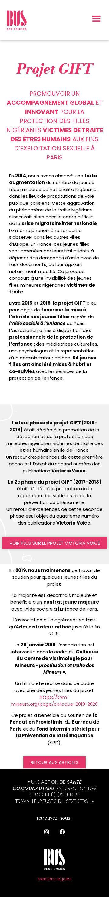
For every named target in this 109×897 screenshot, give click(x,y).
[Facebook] (62, 831)
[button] (96, 19)
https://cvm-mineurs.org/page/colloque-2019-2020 (54, 700)
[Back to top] (98, 750)
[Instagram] (46, 831)
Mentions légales (54, 879)
